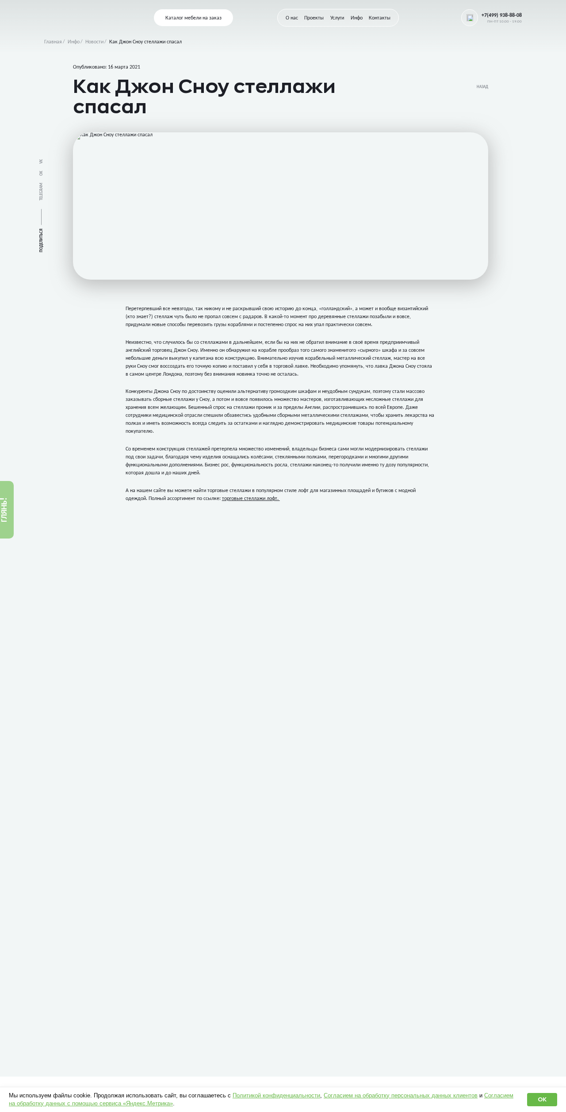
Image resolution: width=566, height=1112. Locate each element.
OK (41, 173)
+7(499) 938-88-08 (502, 15)
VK (41, 161)
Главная (53, 42)
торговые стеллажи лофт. (251, 498)
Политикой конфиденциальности (276, 1095)
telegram (41, 191)
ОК (542, 1099)
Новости (94, 42)
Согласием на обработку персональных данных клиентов (401, 1095)
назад (482, 87)
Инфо (74, 42)
